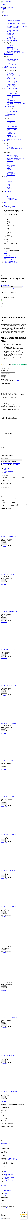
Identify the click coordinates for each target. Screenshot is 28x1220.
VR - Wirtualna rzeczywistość (14, 148)
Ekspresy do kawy (11, 163)
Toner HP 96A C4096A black (8, 649)
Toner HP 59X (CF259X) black (8, 536)
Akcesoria (9, 188)
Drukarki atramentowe (12, 30)
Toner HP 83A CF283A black (8, 574)
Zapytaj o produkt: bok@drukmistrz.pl (10, 463)
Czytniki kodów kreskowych (14, 59)
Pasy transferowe (11, 80)
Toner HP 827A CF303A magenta (9, 980)
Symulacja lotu (10, 147)
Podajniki (9, 185)
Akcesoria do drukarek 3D (13, 51)
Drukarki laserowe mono (13, 27)
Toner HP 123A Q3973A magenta (9, 760)
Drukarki (6, 15)
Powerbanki (10, 130)
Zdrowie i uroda (11, 175)
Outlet (5, 202)
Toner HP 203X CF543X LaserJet (9, 612)
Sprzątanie (9, 170)
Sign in (2, 7)
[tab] (5, 285)
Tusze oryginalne (11, 84)
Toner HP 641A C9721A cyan (8, 870)
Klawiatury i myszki (12, 128)
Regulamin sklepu (8, 1175)
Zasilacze (9, 135)
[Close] (1, 306)
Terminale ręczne (11, 60)
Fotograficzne (10, 198)
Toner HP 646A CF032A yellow (9, 834)
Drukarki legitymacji (12, 111)
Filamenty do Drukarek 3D (13, 75)
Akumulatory (10, 161)
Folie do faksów (11, 96)
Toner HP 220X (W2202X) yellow (9, 685)
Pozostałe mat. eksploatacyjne (11, 88)
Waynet (8, 1207)
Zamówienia (7, 1192)
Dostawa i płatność (8, 1174)
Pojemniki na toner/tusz (12, 81)
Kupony (6, 1195)
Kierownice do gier (11, 146)
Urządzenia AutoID (8, 54)
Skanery (6, 66)
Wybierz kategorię (5, 12)
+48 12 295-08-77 (16, 464)
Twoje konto (4, 1185)
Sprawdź (17, 380)
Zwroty (5, 1181)
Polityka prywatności (9, 1177)
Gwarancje (9, 181)
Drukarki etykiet (11, 33)
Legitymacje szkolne (9, 106)
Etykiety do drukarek (12, 93)
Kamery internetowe (12, 126)
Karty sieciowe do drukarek (13, 183)
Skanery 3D (10, 47)
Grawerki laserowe (11, 48)
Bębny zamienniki (11, 74)
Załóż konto (10, 7)
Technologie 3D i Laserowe (10, 40)
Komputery (6, 115)
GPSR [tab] (5, 469)
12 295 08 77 (4, 546)
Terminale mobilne (11, 62)
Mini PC (9, 125)
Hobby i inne (7, 150)
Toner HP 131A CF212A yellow (9, 906)
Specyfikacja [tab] (7, 468)
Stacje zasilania (10, 137)
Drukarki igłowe (11, 36)
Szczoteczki (10, 172)
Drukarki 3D (10, 37)
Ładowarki (9, 166)
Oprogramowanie (11, 114)
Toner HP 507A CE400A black (8, 723)
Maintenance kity (11, 78)
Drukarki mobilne (11, 32)
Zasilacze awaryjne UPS (13, 136)
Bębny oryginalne (11, 73)
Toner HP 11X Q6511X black (8, 944)
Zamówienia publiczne (9, 1182)
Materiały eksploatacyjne (10, 67)
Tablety (8, 63)
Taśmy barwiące (11, 100)
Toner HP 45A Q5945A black (8, 1055)
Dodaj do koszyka (5, 373)
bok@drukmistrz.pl (12, 1159)
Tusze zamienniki (11, 87)
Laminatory (10, 187)
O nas (5, 1171)
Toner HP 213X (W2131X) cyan (9, 796)
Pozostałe (6, 176)
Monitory (9, 123)
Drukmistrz (3, 1169)
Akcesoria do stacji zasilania (14, 139)
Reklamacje (6, 1178)
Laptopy (9, 122)
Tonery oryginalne (11, 82)
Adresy (5, 1193)
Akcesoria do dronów (12, 155)
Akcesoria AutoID (11, 64)
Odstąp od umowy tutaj (9, 1180)
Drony (8, 162)
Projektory (9, 132)
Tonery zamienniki (11, 85)
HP (10, 291)
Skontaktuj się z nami (6, 1143)
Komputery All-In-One (12, 129)
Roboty (8, 168)
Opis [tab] (5, 467)
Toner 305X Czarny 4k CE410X (9, 1017)
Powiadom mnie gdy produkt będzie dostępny (11, 460)
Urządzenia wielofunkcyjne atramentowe (17, 26)
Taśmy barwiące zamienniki (14, 102)
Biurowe (9, 196)
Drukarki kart (10, 34)
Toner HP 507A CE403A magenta (9, 1091)
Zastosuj (3, 1215)
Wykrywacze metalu (12, 173)
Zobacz (5, 251)
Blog (5, 1173)
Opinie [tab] (5, 472)
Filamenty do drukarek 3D (13, 49)
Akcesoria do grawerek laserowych (15, 52)
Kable (8, 184)
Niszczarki (9, 190)
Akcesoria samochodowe (13, 159)
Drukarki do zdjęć (11, 39)
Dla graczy (6, 140)
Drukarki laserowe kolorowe (14, 29)
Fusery (8, 77)
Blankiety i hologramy (12, 113)
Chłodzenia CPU (11, 121)
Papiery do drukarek (9, 191)
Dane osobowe (7, 1190)
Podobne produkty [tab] (8, 471)
